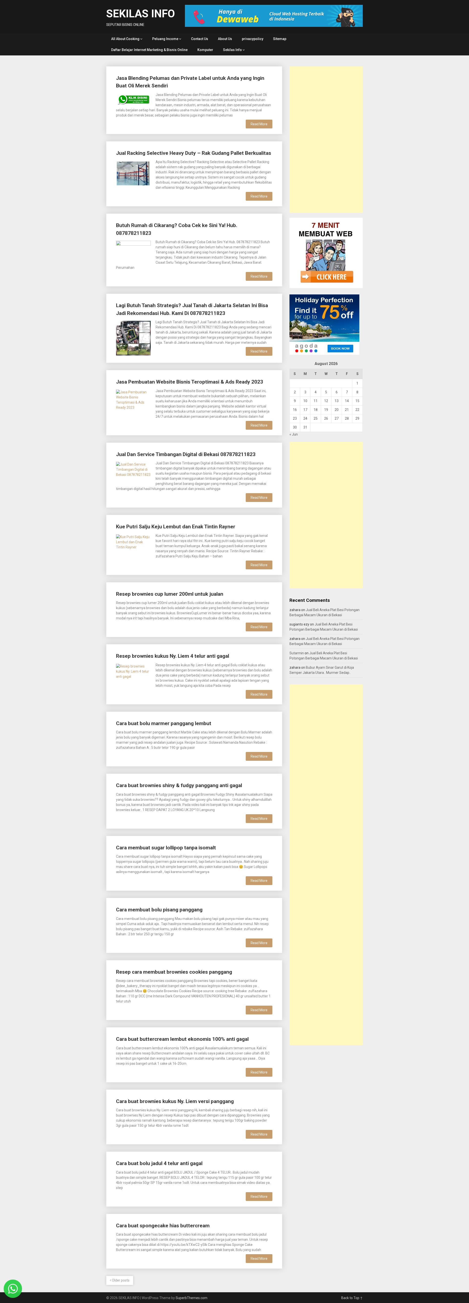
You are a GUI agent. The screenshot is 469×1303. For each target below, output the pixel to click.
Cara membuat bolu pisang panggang (159, 910)
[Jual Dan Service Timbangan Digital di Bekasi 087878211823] (133, 473)
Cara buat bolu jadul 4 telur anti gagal (159, 1163)
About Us (225, 39)
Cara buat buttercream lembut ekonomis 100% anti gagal (182, 1039)
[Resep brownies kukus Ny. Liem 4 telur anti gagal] (133, 675)
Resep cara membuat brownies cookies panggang (174, 972)
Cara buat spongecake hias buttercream (163, 1226)
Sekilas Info (232, 50)
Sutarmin (296, 653)
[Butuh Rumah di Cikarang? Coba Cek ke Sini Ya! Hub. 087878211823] (133, 250)
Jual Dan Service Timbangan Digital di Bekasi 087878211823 (186, 454)
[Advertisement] (326, 139)
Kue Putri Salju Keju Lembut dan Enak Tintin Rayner (175, 527)
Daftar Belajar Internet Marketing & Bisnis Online (149, 50)
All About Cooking (125, 39)
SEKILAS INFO (140, 13)
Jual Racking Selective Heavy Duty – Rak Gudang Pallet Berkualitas (193, 153)
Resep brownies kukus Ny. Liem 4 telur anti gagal (172, 656)
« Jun (293, 434)
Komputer (205, 50)
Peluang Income (165, 39)
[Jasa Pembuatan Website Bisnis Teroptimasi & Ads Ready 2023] (133, 406)
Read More (259, 124)
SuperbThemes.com (191, 1298)
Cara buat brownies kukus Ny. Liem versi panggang (175, 1101)
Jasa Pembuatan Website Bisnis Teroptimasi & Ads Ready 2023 (189, 382)
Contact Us (199, 39)
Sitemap (279, 39)
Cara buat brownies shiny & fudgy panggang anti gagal (179, 785)
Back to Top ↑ (352, 1298)
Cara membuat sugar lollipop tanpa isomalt (166, 848)
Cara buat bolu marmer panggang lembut (163, 723)
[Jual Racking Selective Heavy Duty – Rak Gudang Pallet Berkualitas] (133, 172)
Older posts (120, 1280)
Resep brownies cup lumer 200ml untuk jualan (169, 594)
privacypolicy (252, 39)
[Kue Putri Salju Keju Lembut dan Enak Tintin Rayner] (133, 544)
